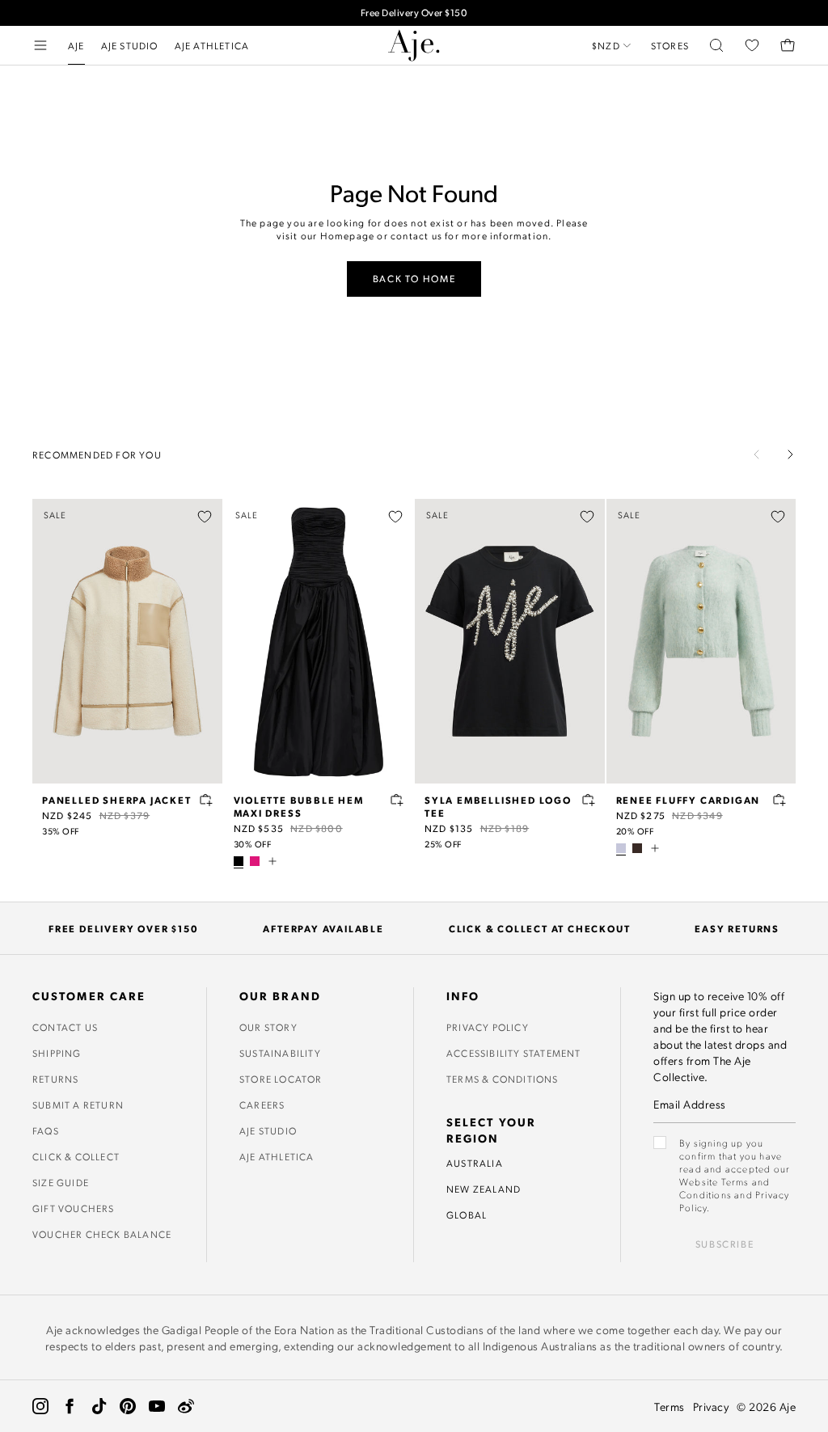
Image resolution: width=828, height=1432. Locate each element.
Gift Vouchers (73, 1208)
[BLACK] (238, 861)
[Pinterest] (128, 1406)
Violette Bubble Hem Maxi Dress (299, 806)
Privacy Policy (487, 1026)
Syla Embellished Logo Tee (498, 806)
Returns (55, 1078)
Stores (670, 45)
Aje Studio (268, 1130)
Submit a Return (78, 1104)
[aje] (414, 45)
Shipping (57, 1052)
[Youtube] (157, 1406)
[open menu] (40, 45)
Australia (474, 1162)
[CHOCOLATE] (637, 848)
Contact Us (65, 1026)
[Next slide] (790, 454)
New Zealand (483, 1188)
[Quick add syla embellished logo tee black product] (588, 799)
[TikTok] (99, 1406)
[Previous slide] (757, 454)
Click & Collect (76, 1156)
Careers (262, 1104)
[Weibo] (186, 1406)
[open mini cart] (787, 45)
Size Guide (60, 1182)
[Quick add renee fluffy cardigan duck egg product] (779, 799)
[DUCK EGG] (621, 848)
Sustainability (280, 1052)
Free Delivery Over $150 (414, 12)
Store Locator (281, 1078)
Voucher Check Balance (101, 1233)
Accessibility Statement (513, 1052)
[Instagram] (40, 1406)
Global (466, 1214)
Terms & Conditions (502, 1078)
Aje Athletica (277, 1156)
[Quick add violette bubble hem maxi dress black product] (397, 799)
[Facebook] (69, 1406)
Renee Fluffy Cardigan (688, 799)
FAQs (45, 1130)
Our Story (268, 1026)
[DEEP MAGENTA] (255, 861)
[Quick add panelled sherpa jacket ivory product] (206, 799)
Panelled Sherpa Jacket (117, 799)
